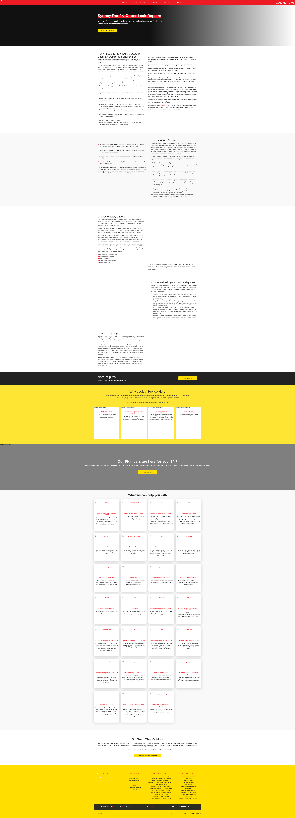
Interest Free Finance (140, 2)
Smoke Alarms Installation (161, 794)
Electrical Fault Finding (161, 784)
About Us (134, 776)
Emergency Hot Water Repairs (188, 792)
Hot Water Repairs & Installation (188, 794)
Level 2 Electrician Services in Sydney (161, 790)
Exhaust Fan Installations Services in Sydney (161, 788)
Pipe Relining (188, 784)
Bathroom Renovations (188, 782)
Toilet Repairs (188, 788)
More (154, 2)
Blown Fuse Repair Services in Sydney (161, 778)
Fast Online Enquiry (107, 30)
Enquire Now (187, 378)
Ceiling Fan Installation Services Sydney (161, 780)
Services (123, 2)
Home (113, 2)
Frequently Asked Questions (134, 787)
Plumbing (162, 105)
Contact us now (147, 472)
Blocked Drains (188, 796)
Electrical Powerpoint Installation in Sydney (161, 792)
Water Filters (188, 778)
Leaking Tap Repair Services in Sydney (188, 798)
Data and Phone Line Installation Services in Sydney (161, 782)
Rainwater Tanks (188, 780)
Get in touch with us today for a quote (147, 755)
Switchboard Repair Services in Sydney (161, 798)
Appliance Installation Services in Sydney (161, 776)
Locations (166, 2)
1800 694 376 (285, 2)
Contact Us (180, 2)
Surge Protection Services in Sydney (161, 796)
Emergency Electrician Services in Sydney (161, 786)
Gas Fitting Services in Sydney (188, 790)
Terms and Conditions (134, 780)
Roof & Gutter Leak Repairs (188, 776)
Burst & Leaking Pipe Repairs (188, 786)
